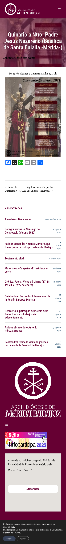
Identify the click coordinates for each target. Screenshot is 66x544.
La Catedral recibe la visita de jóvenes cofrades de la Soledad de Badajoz (26, 344)
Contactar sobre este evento (19, 58)
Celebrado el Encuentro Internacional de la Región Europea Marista (27, 298)
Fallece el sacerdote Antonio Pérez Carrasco (21, 329)
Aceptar (9, 538)
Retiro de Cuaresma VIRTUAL (15, 189)
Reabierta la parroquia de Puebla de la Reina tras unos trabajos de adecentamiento (26, 314)
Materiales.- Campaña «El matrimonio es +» (26, 270)
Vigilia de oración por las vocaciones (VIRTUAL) (40, 189)
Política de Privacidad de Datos (31, 462)
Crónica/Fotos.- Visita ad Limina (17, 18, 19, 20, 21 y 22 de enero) (27, 283)
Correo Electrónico (20, 470)
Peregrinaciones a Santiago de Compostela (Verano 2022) (22, 231)
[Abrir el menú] (59, 9)
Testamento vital (14, 258)
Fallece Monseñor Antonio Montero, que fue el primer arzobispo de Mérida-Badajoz (29, 245)
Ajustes (23, 538)
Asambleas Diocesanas (18, 219)
